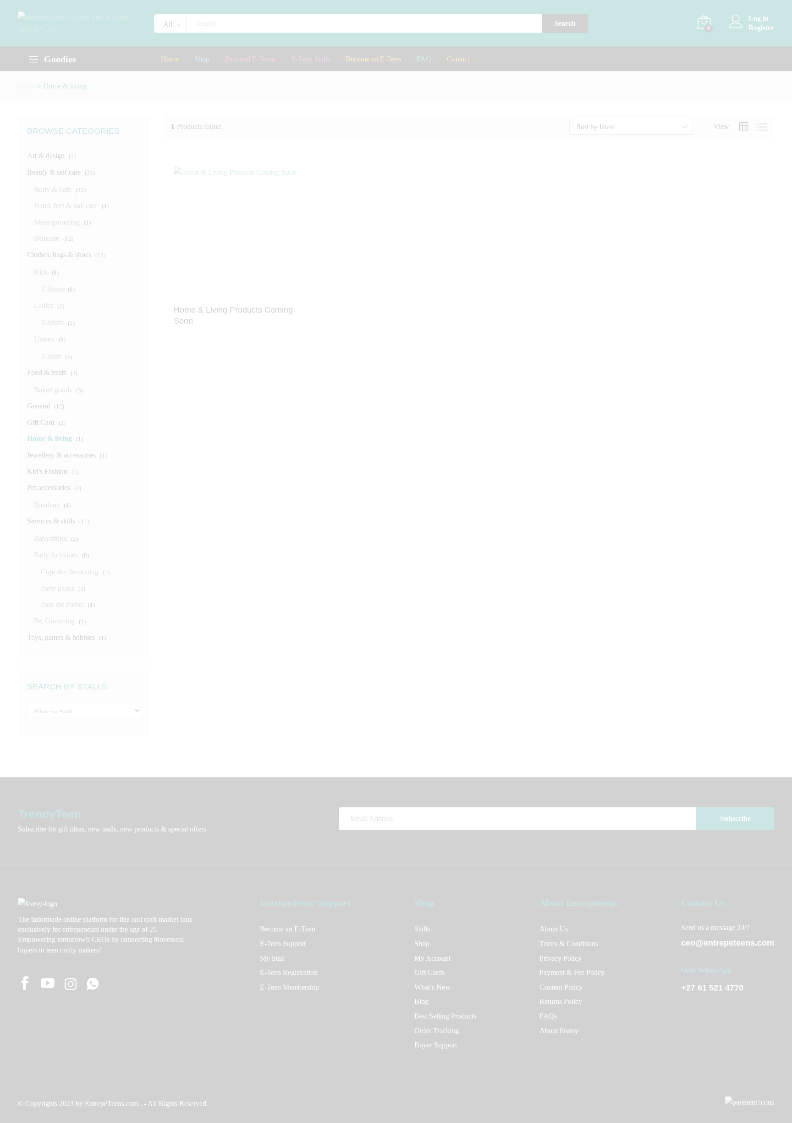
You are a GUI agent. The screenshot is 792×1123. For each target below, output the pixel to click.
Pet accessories (48, 487)
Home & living (49, 438)
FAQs (548, 1016)
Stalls (422, 929)
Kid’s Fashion (47, 471)
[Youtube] (47, 985)
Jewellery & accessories (61, 455)
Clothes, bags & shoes (59, 255)
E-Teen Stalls (311, 59)
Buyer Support (435, 1045)
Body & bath (53, 189)
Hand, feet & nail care (66, 205)
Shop (201, 59)
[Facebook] (24, 985)
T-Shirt (51, 356)
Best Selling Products (445, 1016)
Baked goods (53, 390)
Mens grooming (57, 222)
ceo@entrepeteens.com (727, 942)
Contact (458, 59)
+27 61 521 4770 (712, 987)
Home (170, 59)
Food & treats (46, 372)
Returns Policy (560, 1001)
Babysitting (50, 538)
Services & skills (51, 521)
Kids (41, 272)
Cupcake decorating (70, 572)
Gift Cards (429, 972)
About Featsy (558, 1031)
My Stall (272, 958)
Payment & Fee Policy (572, 972)
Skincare (46, 238)
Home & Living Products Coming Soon (233, 315)
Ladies (43, 305)
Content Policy (561, 987)
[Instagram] (70, 985)
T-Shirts (52, 289)
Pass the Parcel (62, 604)
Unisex (44, 339)
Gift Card (41, 422)
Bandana (47, 505)
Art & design (46, 156)
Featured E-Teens (250, 59)
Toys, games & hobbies (61, 637)
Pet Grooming (54, 621)
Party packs (57, 588)
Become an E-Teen (373, 59)
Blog (421, 1001)
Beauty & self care (54, 172)
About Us (553, 929)
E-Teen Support (283, 943)
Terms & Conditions (568, 943)
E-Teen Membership (289, 987)
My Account (432, 958)
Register (761, 28)
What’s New (432, 987)
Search (565, 23)
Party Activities (56, 555)
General (38, 406)
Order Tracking (436, 1031)
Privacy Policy (560, 958)
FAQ (424, 59)
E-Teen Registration (289, 972)
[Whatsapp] (92, 985)
